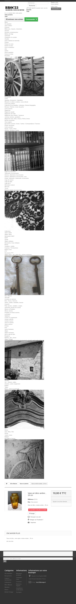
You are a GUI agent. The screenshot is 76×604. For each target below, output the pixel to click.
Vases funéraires (9, 329)
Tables (6, 387)
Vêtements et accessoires (12, 173)
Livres (6, 98)
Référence (30, 499)
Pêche (6, 433)
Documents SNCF (9, 236)
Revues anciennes (10, 120)
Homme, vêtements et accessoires (14, 175)
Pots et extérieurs (9, 47)
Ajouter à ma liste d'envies (60, 501)
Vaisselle (7, 297)
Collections (8, 231)
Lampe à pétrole (9, 319)
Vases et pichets (9, 322)
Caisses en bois (9, 54)
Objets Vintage (9, 339)
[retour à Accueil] (6, 484)
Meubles (7, 380)
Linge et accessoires (10, 171)
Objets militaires (9, 241)
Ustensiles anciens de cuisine (13, 307)
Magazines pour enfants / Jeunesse (14, 115)
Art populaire (8, 24)
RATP (6, 238)
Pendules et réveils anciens (12, 312)
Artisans (7, 30)
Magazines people (9, 112)
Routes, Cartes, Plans (10, 128)
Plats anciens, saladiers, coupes (13, 306)
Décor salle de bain (10, 334)
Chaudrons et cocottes (11, 37)
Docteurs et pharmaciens (11, 32)
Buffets (7, 385)
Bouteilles (7, 55)
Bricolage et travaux (10, 438)
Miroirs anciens (9, 311)
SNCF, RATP (8, 233)
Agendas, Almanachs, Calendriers (14, 100)
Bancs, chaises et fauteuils (12, 389)
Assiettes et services (10, 299)
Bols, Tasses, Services (11, 301)
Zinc (6, 49)
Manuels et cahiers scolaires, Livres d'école (16, 102)
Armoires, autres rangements (12, 384)
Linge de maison (9, 180)
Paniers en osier (9, 44)
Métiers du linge (9, 34)
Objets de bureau (9, 332)
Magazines (7, 110)
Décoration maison (10, 185)
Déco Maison (8, 296)
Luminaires (7, 314)
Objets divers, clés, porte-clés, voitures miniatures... (19, 254)
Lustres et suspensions (11, 317)
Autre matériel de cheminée (12, 40)
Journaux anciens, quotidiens (12, 117)
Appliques (7, 316)
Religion (7, 436)
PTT (6, 251)
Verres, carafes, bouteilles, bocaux (14, 302)
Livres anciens (8, 108)
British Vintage (9, 592)
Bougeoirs (7, 336)
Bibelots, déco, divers (10, 337)
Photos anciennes (9, 125)
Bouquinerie (8, 97)
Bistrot (6, 244)
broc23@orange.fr (41, 582)
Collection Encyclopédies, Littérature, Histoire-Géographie (20, 105)
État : (29, 502)
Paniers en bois (9, 45)
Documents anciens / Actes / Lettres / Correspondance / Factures (22, 123)
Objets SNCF (8, 234)
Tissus (6, 188)
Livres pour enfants (10, 103)
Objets (6, 331)
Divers (6, 430)
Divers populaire (9, 52)
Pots (6, 327)
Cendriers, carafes (9, 246)
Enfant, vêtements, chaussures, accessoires (17, 178)
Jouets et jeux (8, 435)
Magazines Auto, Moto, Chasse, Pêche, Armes (17, 118)
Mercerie (7, 186)
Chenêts (7, 39)
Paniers (7, 42)
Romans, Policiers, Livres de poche (14, 107)
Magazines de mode (10, 113)
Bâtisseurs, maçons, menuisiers (13, 29)
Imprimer (33, 522)
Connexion (7, 0)
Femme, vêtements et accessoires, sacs (16, 176)
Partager (32, 513)
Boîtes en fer (8, 249)
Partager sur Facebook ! (36, 519)
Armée (6, 239)
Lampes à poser (9, 321)
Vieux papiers (8, 122)
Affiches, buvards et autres (12, 130)
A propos (19, 592)
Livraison (19, 581)
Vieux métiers (8, 25)
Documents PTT (9, 253)
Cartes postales (9, 127)
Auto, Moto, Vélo (9, 431)
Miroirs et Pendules (10, 309)
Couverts (7, 304)
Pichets (7, 326)
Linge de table (8, 181)
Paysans (7, 27)
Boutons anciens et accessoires (13, 190)
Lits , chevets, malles (10, 382)
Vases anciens (9, 324)
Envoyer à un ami (36, 517)
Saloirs (6, 50)
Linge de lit (7, 183)
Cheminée (7, 35)
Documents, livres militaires (12, 243)
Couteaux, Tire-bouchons (11, 248)
